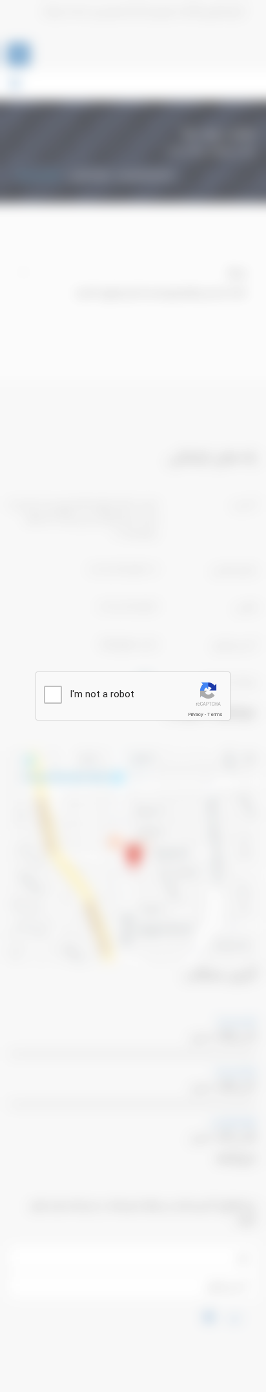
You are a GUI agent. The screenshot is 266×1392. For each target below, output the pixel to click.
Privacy (195, 714)
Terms (215, 714)
